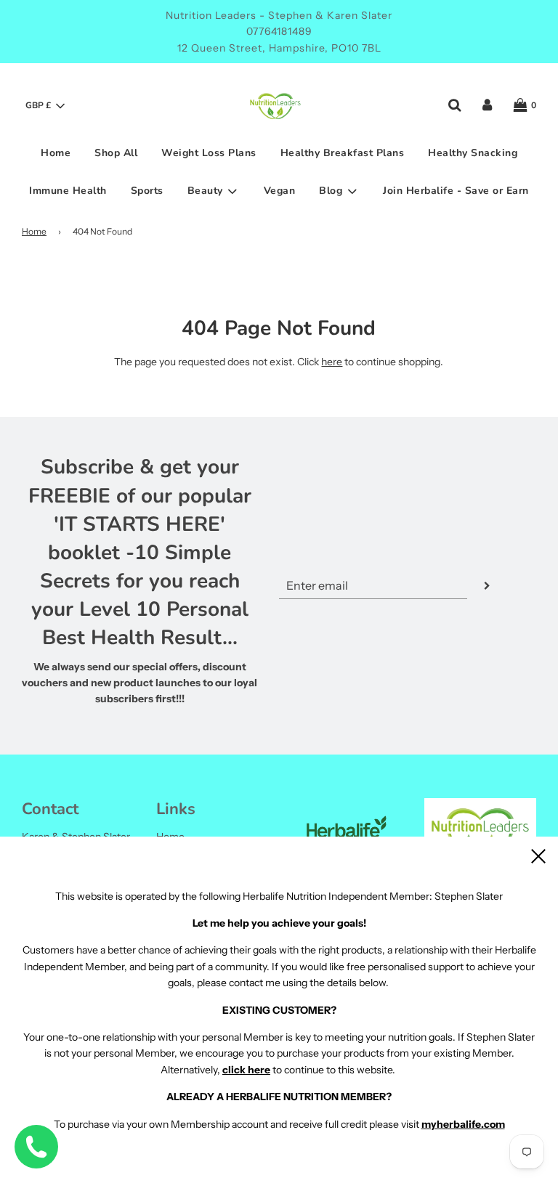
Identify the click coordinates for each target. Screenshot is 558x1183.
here (331, 361)
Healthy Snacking (472, 153)
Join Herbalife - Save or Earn (456, 191)
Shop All (115, 153)
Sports (147, 191)
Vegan (280, 191)
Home (55, 153)
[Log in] (487, 105)
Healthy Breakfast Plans (342, 153)
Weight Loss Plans (208, 153)
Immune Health (68, 191)
